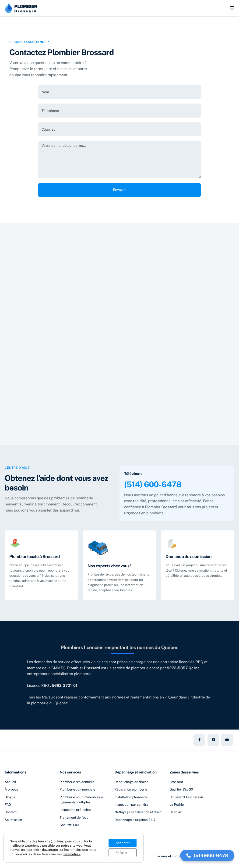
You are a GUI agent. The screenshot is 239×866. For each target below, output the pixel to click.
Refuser (121, 853)
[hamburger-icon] (232, 8)
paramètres (71, 854)
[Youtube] (227, 740)
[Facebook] (199, 740)
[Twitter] (213, 740)
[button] (207, 855)
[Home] (21, 8)
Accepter (123, 843)
